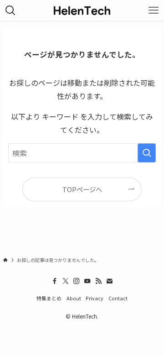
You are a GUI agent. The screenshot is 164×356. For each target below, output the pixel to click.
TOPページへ (82, 189)
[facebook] (55, 281)
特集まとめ (49, 298)
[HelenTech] (82, 10)
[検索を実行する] (147, 152)
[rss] (98, 281)
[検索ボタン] (10, 10)
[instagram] (76, 281)
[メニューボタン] (153, 10)
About (74, 298)
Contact (118, 298)
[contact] (109, 281)
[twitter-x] (66, 281)
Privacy (94, 298)
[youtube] (87, 281)
